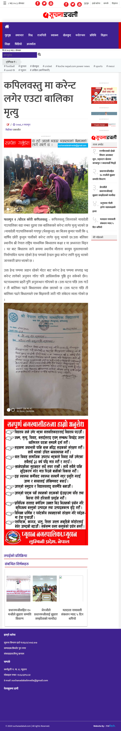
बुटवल (23, 66)
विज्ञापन (115, 3)
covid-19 (10, 70)
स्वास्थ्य (54, 35)
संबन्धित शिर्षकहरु (17, 564)
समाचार (19, 35)
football (10, 66)
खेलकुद (67, 35)
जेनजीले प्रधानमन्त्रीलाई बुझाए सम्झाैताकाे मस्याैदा (46, 614)
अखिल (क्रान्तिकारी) (41, 70)
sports (99, 66)
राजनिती (41, 35)
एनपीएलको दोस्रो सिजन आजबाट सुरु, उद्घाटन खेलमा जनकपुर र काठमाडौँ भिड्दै (104, 157)
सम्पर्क (106, 3)
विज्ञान (104, 35)
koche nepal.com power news (74, 66)
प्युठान (23, 70)
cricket (48, 66)
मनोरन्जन (80, 35)
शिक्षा (7, 44)
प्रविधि (93, 35)
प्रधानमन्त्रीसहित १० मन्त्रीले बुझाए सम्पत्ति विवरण (19, 614)
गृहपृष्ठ (86, 3)
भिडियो (18, 44)
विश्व (30, 35)
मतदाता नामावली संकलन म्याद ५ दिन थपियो (72, 614)
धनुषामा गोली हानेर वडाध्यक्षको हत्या (103, 207)
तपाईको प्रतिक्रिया (15, 556)
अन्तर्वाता (31, 44)
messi (111, 66)
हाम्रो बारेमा (96, 3)
